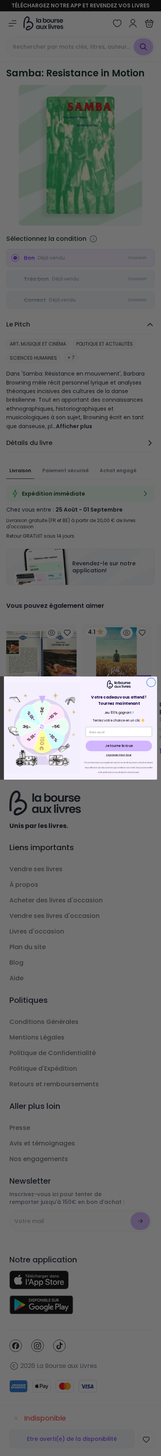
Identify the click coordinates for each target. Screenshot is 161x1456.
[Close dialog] (151, 682)
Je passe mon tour (119, 755)
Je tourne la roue (118, 745)
